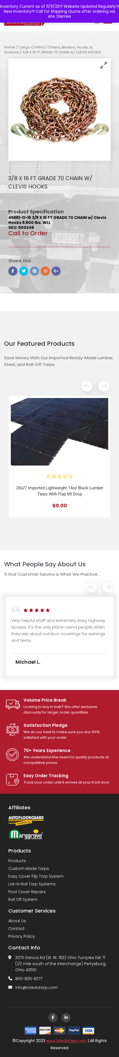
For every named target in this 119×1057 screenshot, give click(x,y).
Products (17, 861)
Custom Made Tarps (28, 868)
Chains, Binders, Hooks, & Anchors (48, 50)
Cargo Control (31, 47)
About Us (17, 921)
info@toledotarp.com (36, 987)
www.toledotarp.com (66, 1040)
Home (9, 47)
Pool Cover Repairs (27, 892)
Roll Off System (22, 899)
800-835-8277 (28, 978)
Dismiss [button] (64, 16)
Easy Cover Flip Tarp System (36, 876)
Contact (16, 928)
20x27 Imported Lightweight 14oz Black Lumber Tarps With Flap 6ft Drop (59, 491)
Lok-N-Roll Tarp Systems (32, 884)
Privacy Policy (21, 936)
